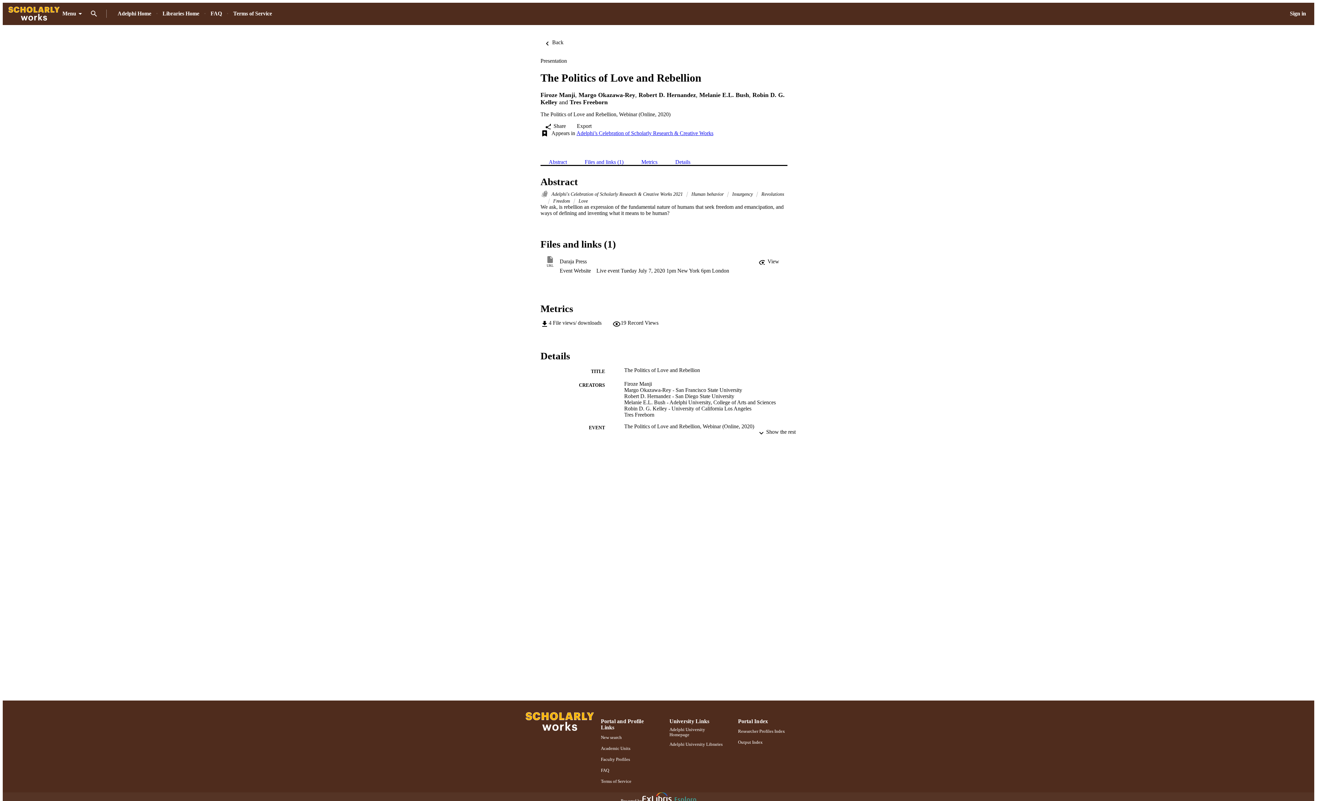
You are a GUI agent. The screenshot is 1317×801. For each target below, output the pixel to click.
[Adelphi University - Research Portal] (34, 14)
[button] (769, 262)
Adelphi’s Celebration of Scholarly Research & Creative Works (645, 133)
